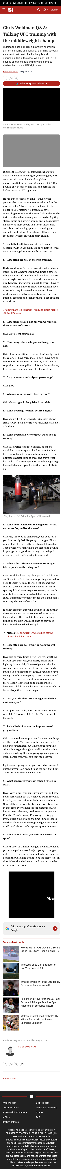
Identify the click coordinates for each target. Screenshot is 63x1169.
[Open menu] (4, 10)
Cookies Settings (10, 1122)
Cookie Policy (42, 1103)
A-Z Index (6, 1117)
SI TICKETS (50, 3)
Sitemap (40, 1112)
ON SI (5, 3)
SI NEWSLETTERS (34, 3)
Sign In (54, 10)
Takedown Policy (10, 1108)
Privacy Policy (9, 1103)
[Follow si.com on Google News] (55, 928)
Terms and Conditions (46, 1108)
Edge (14, 1079)
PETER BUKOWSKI (27, 1047)
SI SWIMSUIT (16, 3)
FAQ (38, 1117)
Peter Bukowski (10, 71)
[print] (22, 1064)
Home (6, 1079)
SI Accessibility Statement (15, 1112)
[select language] (45, 9)
